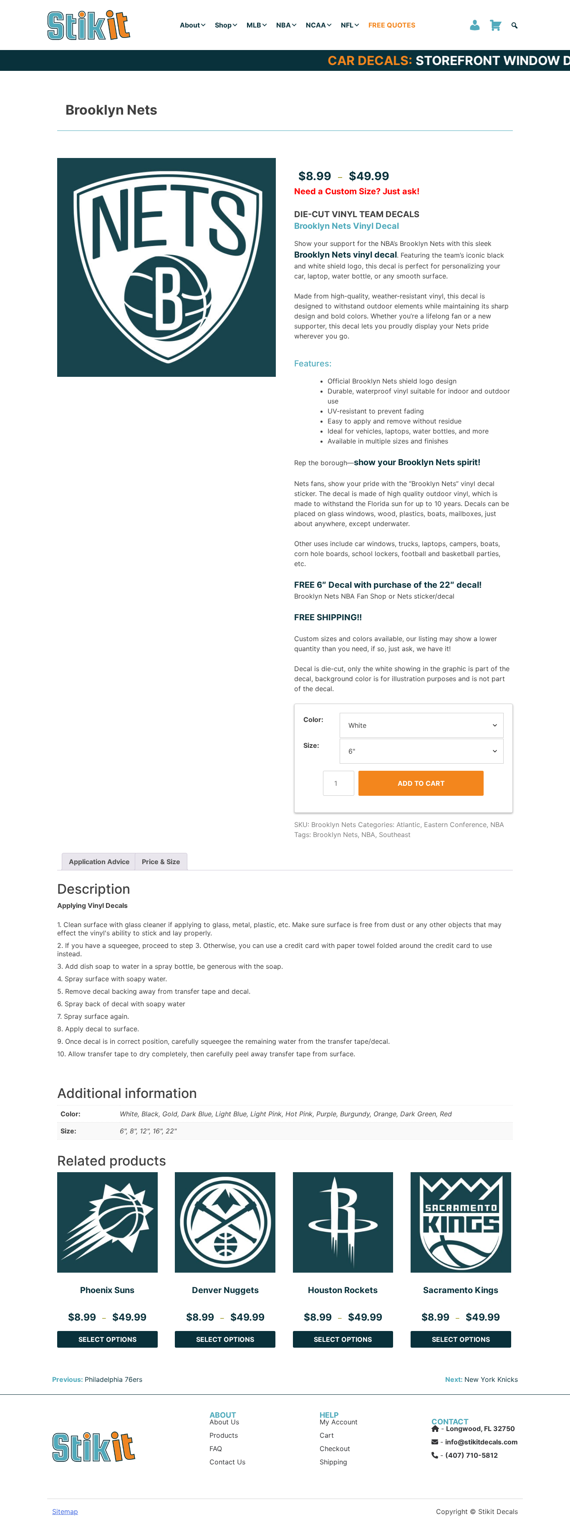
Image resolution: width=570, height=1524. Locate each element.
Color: (313, 719)
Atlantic (408, 824)
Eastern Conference (455, 824)
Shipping (333, 1462)
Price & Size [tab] (161, 861)
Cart (327, 1435)
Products (223, 1435)
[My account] (474, 25)
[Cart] (495, 25)
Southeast (395, 834)
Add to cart (421, 783)
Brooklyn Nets (335, 834)
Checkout (335, 1448)
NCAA (316, 25)
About (190, 25)
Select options (107, 1339)
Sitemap (65, 1511)
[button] (514, 25)
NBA (283, 25)
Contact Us (227, 1462)
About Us (224, 1422)
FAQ (215, 1448)
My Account (339, 1422)
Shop (223, 25)
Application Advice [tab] (99, 861)
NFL (347, 25)
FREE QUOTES (391, 25)
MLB (254, 25)
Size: (311, 745)
